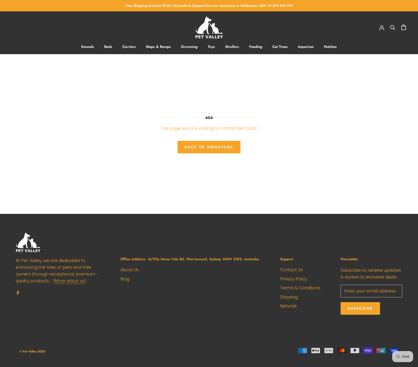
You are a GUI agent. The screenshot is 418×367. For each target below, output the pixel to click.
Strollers (232, 46)
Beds (108, 46)
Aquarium (306, 46)
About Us (129, 270)
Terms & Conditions (300, 288)
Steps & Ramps (158, 46)
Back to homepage (209, 147)
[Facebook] (18, 292)
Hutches (330, 46)
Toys (211, 46)
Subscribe (360, 308)
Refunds (288, 306)
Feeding (255, 46)
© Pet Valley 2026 (32, 351)
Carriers (129, 46)
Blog (124, 279)
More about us (69, 281)
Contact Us (291, 270)
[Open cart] (403, 27)
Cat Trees (280, 46)
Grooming (189, 46)
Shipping (289, 297)
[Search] (392, 27)
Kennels (87, 46)
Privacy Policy (293, 279)
